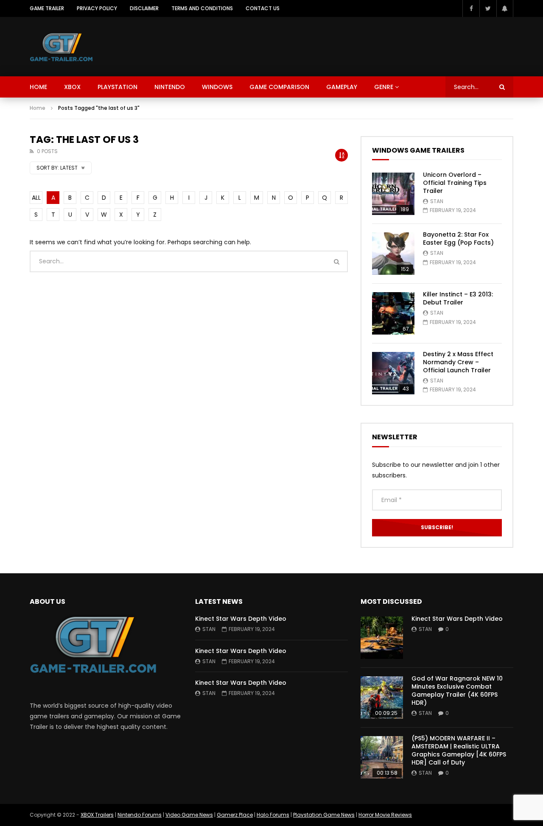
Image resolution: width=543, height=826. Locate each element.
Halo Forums (273, 814)
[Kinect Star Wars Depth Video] (382, 638)
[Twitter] (487, 8)
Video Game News (189, 814)
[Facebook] (470, 8)
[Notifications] (504, 8)
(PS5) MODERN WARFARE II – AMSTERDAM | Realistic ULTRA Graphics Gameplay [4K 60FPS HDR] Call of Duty (458, 750)
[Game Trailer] (61, 46)
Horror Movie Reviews (385, 814)
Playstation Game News (324, 814)
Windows (217, 87)
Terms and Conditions (202, 8)
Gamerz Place (235, 814)
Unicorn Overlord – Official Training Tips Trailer (455, 182)
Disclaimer (144, 8)
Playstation (117, 87)
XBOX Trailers (97, 814)
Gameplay (341, 87)
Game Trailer (47, 8)
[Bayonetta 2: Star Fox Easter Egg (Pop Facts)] (393, 253)
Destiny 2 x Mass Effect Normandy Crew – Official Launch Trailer (458, 362)
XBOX (72, 87)
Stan (436, 201)
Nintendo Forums (140, 814)
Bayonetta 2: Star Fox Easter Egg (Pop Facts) (458, 238)
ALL (36, 197)
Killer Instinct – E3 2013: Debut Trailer (458, 298)
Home (38, 87)
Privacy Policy (97, 8)
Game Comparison (279, 87)
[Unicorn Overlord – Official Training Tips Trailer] (393, 194)
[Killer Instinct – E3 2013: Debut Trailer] (393, 313)
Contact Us (263, 8)
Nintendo (169, 87)
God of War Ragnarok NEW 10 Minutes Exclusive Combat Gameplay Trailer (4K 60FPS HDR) (457, 690)
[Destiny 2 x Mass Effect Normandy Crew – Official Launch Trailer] (393, 373)
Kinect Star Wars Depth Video (240, 618)
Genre (383, 87)
